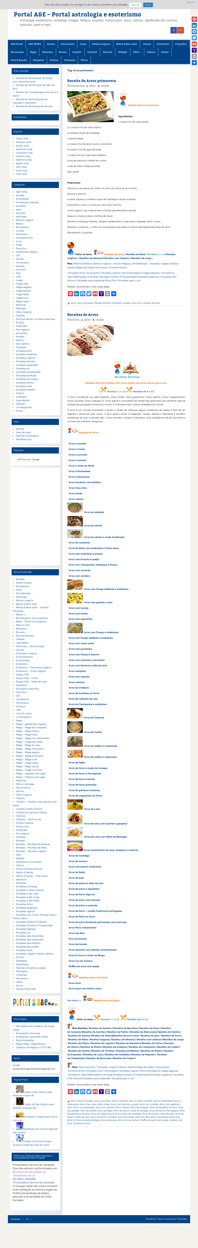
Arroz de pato (76, 877)
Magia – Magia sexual (27, 766)
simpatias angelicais (26, 354)
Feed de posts (23, 432)
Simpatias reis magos (27, 379)
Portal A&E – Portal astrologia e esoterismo (77, 14)
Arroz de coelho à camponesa (100, 746)
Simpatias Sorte (24, 950)
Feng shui (21, 248)
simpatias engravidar (27, 365)
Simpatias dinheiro (25, 361)
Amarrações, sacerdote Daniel (32, 1036)
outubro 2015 (23, 156)
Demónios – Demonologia (30, 646)
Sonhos (54, 60)
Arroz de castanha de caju (83, 698)
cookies (20, 230)
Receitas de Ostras (152, 1043)
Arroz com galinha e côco (98, 602)
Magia (33, 52)
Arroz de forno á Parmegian (84, 773)
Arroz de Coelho (93, 732)
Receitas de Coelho (168, 1047)
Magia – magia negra (27, 762)
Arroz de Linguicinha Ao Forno (85, 795)
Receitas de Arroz (114, 254)
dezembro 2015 (24, 149)
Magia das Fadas (85, 267)
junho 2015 (21, 170)
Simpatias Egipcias (25, 929)
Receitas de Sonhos (169, 1032)
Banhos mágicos (101, 43)
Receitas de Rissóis (151, 1050)
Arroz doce (75, 983)
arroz (73, 303)
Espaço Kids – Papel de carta (31, 681)
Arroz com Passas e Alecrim (84, 654)
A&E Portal (17, 43)
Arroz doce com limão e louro (85, 988)
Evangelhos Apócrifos (27, 688)
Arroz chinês (75, 493)
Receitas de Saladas (100, 1028)
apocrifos (21, 213)
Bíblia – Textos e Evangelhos (31, 621)
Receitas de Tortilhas (103, 1050)
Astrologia (21, 596)
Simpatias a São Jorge (27, 897)
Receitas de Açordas (93, 1032)
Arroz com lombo (78, 613)
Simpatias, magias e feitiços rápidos (34, 953)
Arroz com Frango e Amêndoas (101, 632)
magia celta (22, 283)
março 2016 (22, 138)
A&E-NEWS (34, 43)
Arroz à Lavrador (78, 454)
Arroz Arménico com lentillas (85, 482)
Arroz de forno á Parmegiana (164, 1110)
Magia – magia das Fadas (29, 741)
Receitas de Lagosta (102, 1043)
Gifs (18, 255)
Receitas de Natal (136, 254)
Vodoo (19, 982)
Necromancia (23, 787)
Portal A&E (21, 326)
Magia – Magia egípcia (27, 752)
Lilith (18, 276)
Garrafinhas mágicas (26, 251)
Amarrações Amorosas (28, 1033)
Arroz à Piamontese (79, 471)
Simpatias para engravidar (91, 280)
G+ (27, 1219)
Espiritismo (21, 685)
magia (19, 280)
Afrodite (136, 263)
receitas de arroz (151, 303)
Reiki (18, 854)
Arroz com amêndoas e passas (86, 553)
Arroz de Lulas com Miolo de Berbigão (105, 836)
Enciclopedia (23, 660)
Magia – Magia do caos (28, 745)
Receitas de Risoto (90, 1047)
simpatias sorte (24, 386)
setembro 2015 (24, 159)
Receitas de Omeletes (117, 1054)
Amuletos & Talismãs (79, 1074)
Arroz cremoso (77, 682)
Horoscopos (17, 52)
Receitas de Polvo (149, 1028)
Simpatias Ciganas (25, 357)
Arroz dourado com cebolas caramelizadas (93, 949)
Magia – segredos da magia (30, 773)
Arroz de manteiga (79, 855)
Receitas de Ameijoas (115, 1047)
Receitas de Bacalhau (125, 1028)
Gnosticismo (22, 699)
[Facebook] (194, 32)
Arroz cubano (76, 499)
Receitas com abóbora (116, 258)
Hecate (20, 259)
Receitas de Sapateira (128, 1043)
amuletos (21, 206)
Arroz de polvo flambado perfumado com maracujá (98, 922)
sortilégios (21, 396)
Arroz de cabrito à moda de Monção (104, 537)
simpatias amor (24, 351)
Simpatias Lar (23, 932)
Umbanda (69, 60)
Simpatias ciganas (110, 273)
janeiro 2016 (22, 145)
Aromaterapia (23, 593)
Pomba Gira (22, 826)
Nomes (63, 52)
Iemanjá (20, 266)
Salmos (151, 52)
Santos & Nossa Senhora (29, 868)
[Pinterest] (194, 19)
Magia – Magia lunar (26, 759)
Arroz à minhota (77, 460)
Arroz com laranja (78, 608)
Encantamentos (117, 267)
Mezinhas (47, 52)
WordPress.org (24, 439)
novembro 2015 (24, 152)
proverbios (21, 333)
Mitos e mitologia (25, 784)
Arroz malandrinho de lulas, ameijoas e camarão (111, 850)
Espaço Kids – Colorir (27, 678)
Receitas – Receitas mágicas (31, 851)
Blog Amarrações (25, 1040)
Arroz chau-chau (78, 488)
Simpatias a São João (27, 893)
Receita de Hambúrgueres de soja (34, 106)
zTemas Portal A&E (26, 989)
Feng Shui (181, 43)
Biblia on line (23, 625)
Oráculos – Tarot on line (28, 819)
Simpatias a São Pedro (28, 900)
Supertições (22, 964)
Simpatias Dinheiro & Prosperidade (118, 276)
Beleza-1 (20, 614)
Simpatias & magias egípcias (144, 273)
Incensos (21, 269)
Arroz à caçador (77, 443)
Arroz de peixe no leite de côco (86, 883)
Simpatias (38, 60)
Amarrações (67, 43)
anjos (19, 209)
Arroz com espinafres (80, 619)
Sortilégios (21, 960)
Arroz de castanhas (79, 542)
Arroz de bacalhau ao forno (84, 693)
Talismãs (20, 404)
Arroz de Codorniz (94, 717)
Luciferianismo (24, 717)
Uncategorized (24, 407)
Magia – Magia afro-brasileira (31, 727)
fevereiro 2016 (23, 142)
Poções (20, 322)
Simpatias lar (22, 368)
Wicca (84, 60)
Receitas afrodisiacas (91, 258)
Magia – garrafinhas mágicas (31, 724)
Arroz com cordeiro (79, 576)
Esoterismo (163, 43)
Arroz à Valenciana (79, 477)
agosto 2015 (22, 163)
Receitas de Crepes (123, 1058)
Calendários (22, 642)
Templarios (22, 971)
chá (129, 121)
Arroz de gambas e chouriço (84, 790)
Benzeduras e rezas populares (32, 618)
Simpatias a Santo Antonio (30, 890)
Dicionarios (22, 234)
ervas (19, 241)
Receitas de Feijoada (143, 1054)
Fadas (19, 244)
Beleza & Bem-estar (126, 43)
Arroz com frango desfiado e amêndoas (106, 589)
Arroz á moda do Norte (81, 465)
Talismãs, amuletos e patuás (31, 968)
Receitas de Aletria (101, 1035)
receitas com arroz (132, 303)
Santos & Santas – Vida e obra (32, 876)
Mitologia (21, 308)
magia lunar (22, 298)
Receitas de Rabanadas (143, 1032)
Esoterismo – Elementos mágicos (34, 667)
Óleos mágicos (24, 794)
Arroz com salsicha (79, 676)
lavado (95, 144)
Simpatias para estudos (28, 943)
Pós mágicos (22, 329)
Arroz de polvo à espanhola (84, 888)
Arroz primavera (85, 303)
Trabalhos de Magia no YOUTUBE (33, 1047)
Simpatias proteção (26, 375)
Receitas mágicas (99, 1039)
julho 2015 (21, 167)
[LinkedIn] (194, 25)
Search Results (19, 60)
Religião (122, 52)
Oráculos (92, 52)
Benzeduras (22, 227)
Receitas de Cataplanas (142, 1047)
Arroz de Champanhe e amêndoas (88, 704)
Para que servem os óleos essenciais (35, 319)
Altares (51, 43)
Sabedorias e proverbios (29, 862)
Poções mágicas (24, 823)
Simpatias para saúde (27, 946)
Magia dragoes (24, 287)
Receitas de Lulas (93, 1054)
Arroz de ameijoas (79, 687)
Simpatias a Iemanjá (87, 276)
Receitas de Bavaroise (98, 1058)
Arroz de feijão (77, 762)
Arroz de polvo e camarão (83, 905)
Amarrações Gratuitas (27, 202)
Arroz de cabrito (93, 525)
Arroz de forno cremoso (82, 779)
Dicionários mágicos (26, 653)
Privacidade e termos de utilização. (34, 1182)
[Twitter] (194, 38)
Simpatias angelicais (148, 276)
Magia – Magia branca (27, 731)
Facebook (15, 1219)
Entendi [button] (148, 5)
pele (85, 417)
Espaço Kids (22, 674)
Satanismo (21, 879)
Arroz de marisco (78, 861)
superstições (22, 400)
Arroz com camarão (79, 570)
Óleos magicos (24, 312)
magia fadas (22, 294)
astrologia (21, 216)
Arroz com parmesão (80, 649)
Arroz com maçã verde (81, 643)
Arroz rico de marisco (80, 961)
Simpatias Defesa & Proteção (31, 922)
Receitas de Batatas (127, 1050)
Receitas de (101, 1000)
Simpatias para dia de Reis (30, 936)
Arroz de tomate (78, 944)
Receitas (107, 52)
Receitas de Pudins (117, 1032)
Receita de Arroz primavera (91, 80)
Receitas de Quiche (78, 1050)
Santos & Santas (24, 872)
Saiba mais (135, 5)
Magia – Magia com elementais (32, 738)
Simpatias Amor (76, 273)
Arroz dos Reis (76, 933)
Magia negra (22, 301)
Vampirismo (22, 978)
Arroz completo (77, 671)
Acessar (20, 428)
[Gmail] (194, 44)
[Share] (194, 63)
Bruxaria (20, 632)
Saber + (137, 52)
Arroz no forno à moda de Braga (87, 955)
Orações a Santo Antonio (29, 809)
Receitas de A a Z (142, 391)
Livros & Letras (24, 713)
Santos (165, 52)
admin (92, 85)
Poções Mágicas (122, 263)
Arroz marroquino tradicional (85, 866)
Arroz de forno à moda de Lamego (88, 768)
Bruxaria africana (25, 635)
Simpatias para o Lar (129, 280)
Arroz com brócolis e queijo (84, 559)
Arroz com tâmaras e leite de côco (88, 665)
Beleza (88, 263)
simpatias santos (24, 382)
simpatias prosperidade (28, 372)
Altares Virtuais (24, 582)
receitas (105, 85)
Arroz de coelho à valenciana (100, 757)
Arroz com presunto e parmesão (87, 660)
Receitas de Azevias (79, 1035)
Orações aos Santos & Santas (31, 812)
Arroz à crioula (77, 449)
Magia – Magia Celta (26, 734)
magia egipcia (23, 290)
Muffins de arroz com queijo (84, 966)
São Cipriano (22, 343)
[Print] (194, 56)
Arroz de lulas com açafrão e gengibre (105, 823)
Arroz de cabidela (94, 512)
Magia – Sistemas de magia (30, 777)
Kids (18, 273)
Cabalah (20, 639)
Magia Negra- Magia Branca (30, 1043)
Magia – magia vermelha (29, 770)
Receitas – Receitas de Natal (31, 847)
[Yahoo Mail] (194, 50)
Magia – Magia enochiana (29, 756)
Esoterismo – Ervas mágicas (31, 671)
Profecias (21, 837)
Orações (76, 52)
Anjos (83, 43)
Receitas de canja (141, 258)
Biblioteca (21, 628)
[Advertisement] (35, 516)
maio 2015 (21, 174)
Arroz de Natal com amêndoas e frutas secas (94, 548)
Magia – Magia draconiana (30, 748)
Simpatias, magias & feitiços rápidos (116, 1067)
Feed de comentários (27, 435)
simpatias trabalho (25, 389)
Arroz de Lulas (92, 809)
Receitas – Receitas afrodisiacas (33, 844)
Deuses (147, 43)
